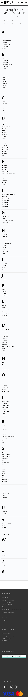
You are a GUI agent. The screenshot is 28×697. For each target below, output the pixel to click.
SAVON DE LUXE (6, 454)
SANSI (3, 452)
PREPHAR (4, 409)
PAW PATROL (5, 401)
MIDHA (3, 348)
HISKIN (3, 249)
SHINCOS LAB (5, 462)
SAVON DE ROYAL (6, 456)
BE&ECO (4, 58)
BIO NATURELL (5, 77)
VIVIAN (3, 532)
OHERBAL (4, 381)
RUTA (3, 442)
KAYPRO (4, 289)
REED (3, 432)
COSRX (3, 112)
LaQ (3, 311)
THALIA (3, 491)
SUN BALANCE (5, 479)
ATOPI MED (5, 46)
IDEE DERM (4, 265)
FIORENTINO (5, 202)
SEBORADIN (5, 458)
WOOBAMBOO (5, 546)
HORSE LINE (5, 251)
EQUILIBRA (4, 180)
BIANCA (4, 73)
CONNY (4, 110)
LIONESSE (4, 316)
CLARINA (4, 106)
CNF (3, 108)
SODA (3, 473)
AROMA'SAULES (6, 44)
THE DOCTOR (5, 493)
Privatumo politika (6, 640)
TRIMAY (4, 500)
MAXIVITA (4, 340)
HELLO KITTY (5, 239)
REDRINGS (4, 430)
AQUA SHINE (5, 42)
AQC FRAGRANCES (6, 40)
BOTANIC (4, 90)
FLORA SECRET (5, 204)
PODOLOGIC (5, 407)
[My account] (18, 2)
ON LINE (4, 383)
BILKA (3, 75)
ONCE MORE (5, 385)
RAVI (3, 427)
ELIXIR (3, 176)
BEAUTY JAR (5, 60)
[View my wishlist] (22, 2)
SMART (3, 471)
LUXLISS (4, 320)
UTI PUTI (4, 514)
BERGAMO (4, 71)
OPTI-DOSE (4, 389)
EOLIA (3, 178)
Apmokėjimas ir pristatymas (9, 636)
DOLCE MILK (5, 141)
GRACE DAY (5, 223)
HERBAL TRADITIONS (7, 243)
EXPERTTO (4, 184)
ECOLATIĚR (4, 169)
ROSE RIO (4, 438)
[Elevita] (8, 2)
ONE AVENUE (5, 387)
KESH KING (4, 291)
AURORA (4, 48)
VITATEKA (4, 528)
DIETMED (4, 134)
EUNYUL (4, 182)
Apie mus (4, 645)
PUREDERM (5, 416)
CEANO (3, 101)
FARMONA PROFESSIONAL (8, 194)
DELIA (3, 124)
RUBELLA (4, 440)
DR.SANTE (4, 153)
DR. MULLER (5, 147)
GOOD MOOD (5, 216)
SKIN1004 (4, 467)
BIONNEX (4, 81)
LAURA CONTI (5, 313)
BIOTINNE (4, 83)
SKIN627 (4, 469)
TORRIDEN (4, 497)
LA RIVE (4, 307)
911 (3, 575)
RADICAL (4, 425)
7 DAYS (3, 565)
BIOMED (4, 79)
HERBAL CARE (5, 241)
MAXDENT (4, 338)
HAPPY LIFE (5, 234)
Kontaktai (4, 642)
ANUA (3, 38)
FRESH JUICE (5, 206)
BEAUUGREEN (5, 62)
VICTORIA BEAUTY (6, 523)
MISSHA (4, 351)
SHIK (3, 460)
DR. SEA (4, 151)
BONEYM (4, 85)
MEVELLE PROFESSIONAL (8, 346)
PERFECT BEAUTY (6, 405)
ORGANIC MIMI (5, 391)
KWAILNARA (5, 295)
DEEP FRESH (5, 122)
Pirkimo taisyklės (6, 633)
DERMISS (4, 132)
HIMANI (4, 247)
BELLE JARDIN (5, 66)
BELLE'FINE (4, 69)
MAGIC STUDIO (5, 330)
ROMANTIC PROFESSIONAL (8, 436)
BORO (3, 87)
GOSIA (3, 218)
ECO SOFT (4, 165)
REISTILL (4, 434)
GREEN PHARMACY (6, 225)
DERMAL (4, 130)
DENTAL (4, 128)
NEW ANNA (4, 367)
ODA (3, 378)
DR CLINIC (4, 145)
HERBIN (4, 245)
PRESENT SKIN (5, 411)
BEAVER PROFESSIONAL (8, 64)
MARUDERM (5, 336)
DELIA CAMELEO (6, 126)
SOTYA (3, 475)
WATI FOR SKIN (5, 544)
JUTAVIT (4, 279)
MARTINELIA (5, 334)
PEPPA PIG (4, 403)
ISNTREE (4, 269)
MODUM (4, 353)
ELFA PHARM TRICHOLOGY (8, 174)
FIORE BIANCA (5, 200)
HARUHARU (4, 237)
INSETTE (4, 267)
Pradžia (11, 16)
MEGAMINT (5, 344)
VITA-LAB (4, 525)
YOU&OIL (4, 555)
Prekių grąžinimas (6, 638)
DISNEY (4, 136)
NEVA (3, 365)
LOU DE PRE (5, 318)
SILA (3, 465)
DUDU (3, 155)
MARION (4, 332)
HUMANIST (4, 253)
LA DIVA (4, 305)
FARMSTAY (4, 196)
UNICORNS (4, 511)
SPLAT (3, 477)
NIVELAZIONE (5, 369)
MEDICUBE (4, 342)
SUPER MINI (5, 481)
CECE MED (4, 104)
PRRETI (3, 413)
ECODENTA (4, 167)
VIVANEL (4, 530)
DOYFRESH (4, 143)
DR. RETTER (5, 149)
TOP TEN (4, 495)
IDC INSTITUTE (5, 263)
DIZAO (3, 139)
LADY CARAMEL (6, 309)
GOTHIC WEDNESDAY (7, 220)
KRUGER (4, 293)
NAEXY (3, 362)
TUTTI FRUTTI (5, 502)
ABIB (3, 36)
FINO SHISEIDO (5, 198)
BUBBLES (4, 92)
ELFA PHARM (5, 171)
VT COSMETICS (5, 534)
